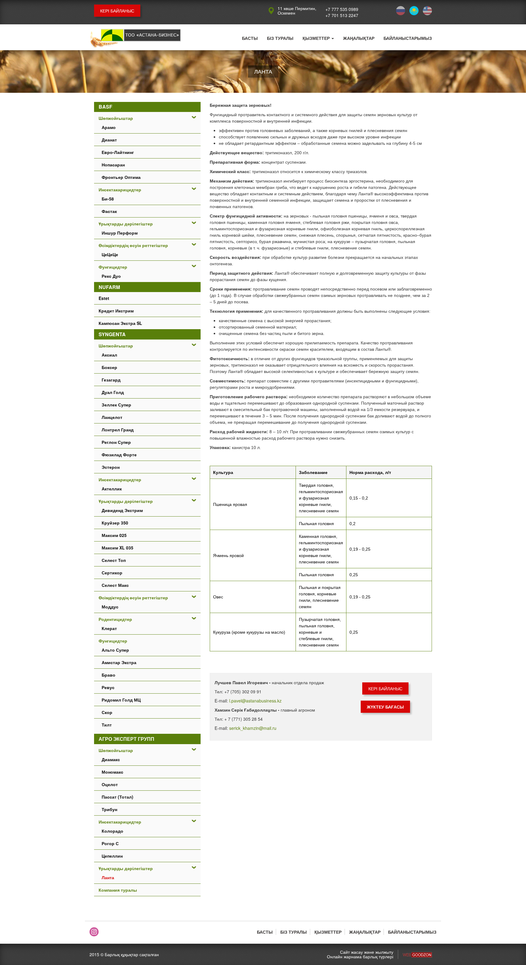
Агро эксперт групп (126, 738)
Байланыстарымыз (408, 38)
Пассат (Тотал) (117, 797)
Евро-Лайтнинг (118, 152)
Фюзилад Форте (119, 454)
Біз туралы (280, 38)
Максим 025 (114, 535)
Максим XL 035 (117, 548)
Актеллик (112, 489)
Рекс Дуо (111, 276)
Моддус (110, 607)
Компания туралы (118, 890)
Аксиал (109, 355)
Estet (104, 298)
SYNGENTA (112, 334)
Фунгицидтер (113, 267)
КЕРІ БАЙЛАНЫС (117, 11)
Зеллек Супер (116, 405)
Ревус (108, 687)
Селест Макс (115, 585)
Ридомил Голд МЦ (121, 700)
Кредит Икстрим (116, 311)
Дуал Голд (113, 392)
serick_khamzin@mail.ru (252, 728)
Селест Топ (114, 560)
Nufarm (109, 287)
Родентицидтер (115, 619)
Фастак (109, 211)
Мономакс (112, 772)
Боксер (109, 367)
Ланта (108, 877)
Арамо (109, 127)
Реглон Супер (116, 442)
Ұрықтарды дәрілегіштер (126, 224)
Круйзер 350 (115, 523)
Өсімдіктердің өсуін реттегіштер (133, 245)
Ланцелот (112, 417)
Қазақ (414, 10)
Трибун (109, 809)
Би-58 (108, 199)
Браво (108, 675)
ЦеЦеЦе (110, 254)
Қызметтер (317, 38)
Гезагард (111, 380)
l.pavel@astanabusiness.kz (255, 701)
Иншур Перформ (120, 233)
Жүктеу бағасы (385, 707)
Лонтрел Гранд (118, 430)
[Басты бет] (135, 39)
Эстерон (111, 467)
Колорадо (112, 831)
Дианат (109, 140)
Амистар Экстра (119, 662)
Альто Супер (115, 650)
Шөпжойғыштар (116, 118)
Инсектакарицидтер (120, 189)
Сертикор (112, 573)
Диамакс (111, 759)
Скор (107, 712)
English (427, 10)
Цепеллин (112, 856)
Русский (400, 10)
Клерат (109, 628)
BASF (105, 106)
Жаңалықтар (358, 38)
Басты (250, 38)
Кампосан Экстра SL (120, 323)
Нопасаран (113, 165)
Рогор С (110, 843)
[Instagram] (94, 931)
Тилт (107, 725)
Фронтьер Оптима (121, 177)
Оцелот (110, 784)
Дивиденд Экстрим (122, 510)
